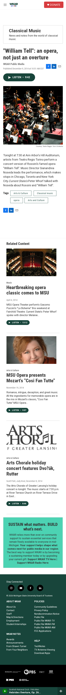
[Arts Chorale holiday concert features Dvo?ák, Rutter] (31, 438)
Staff (9, 614)
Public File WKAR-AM (44, 627)
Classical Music (25, 30)
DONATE (55, 4)
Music (9, 282)
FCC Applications (42, 631)
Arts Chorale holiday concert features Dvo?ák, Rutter (30, 468)
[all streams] (62, 691)
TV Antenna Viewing (44, 649)
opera (17, 200)
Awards (10, 639)
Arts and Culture (36, 200)
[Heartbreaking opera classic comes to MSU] (31, 262)
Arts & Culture (21, 193)
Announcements (14, 642)
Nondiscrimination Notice (46, 614)
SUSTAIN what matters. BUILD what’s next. (33, 527)
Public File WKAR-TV (44, 620)
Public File (39, 617)
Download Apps (42, 653)
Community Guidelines (45, 607)
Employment (12, 620)
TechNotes (39, 646)
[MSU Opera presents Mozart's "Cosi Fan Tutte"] (31, 350)
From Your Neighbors (17, 649)
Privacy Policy (41, 610)
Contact (10, 610)
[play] (5, 691)
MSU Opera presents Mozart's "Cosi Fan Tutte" (30, 377)
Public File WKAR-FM (44, 624)
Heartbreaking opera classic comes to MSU (27, 290)
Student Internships (16, 624)
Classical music (45, 193)
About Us (11, 607)
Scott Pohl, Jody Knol (15, 481)
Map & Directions (14, 617)
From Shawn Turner (16, 646)
